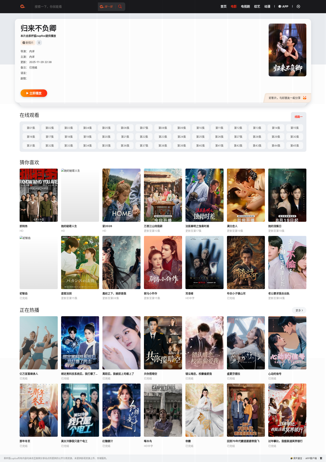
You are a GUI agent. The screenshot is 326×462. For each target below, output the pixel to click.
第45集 (294, 145)
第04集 (87, 127)
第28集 (257, 136)
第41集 (219, 145)
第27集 (238, 136)
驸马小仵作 (150, 293)
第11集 (219, 127)
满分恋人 (232, 226)
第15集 (295, 127)
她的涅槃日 (274, 226)
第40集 (200, 145)
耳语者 (189, 293)
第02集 (49, 127)
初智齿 (24, 293)
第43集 (257, 145)
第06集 (125, 127)
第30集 (294, 136)
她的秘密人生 (69, 226)
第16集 (31, 136)
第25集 (200, 136)
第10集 (200, 127)
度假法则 (66, 293)
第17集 (50, 136)
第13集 (257, 127)
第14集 (276, 127)
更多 (298, 310)
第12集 (238, 127)
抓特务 (24, 226)
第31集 (31, 145)
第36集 (125, 145)
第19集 (87, 136)
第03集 (68, 127)
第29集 (276, 136)
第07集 (144, 127)
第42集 (238, 145)
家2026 (107, 226)
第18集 (69, 136)
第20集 (106, 136)
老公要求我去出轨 (278, 293)
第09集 (181, 127)
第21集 (125, 136)
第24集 (182, 136)
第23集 (163, 136)
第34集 (87, 145)
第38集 (162, 145)
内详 (32, 51)
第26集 (219, 136)
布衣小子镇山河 (236, 293)
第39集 (181, 145)
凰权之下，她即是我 (114, 293)
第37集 (144, 145)
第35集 (106, 145)
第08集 (162, 127)
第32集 (49, 145)
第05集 (106, 127)
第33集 (68, 145)
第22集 (144, 136)
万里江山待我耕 (153, 226)
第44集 (276, 145)
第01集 (31, 127)
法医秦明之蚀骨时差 (197, 226)
